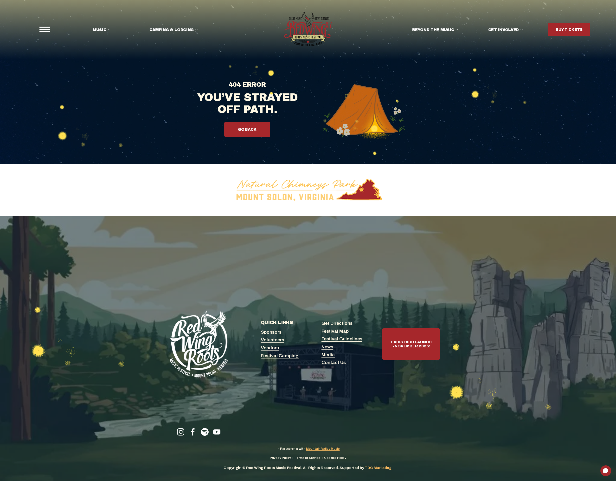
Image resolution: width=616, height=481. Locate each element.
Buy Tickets (569, 30)
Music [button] (99, 29)
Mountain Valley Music (323, 448)
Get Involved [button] (503, 29)
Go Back (247, 129)
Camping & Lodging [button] (171, 29)
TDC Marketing (378, 468)
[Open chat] (605, 470)
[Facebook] (193, 432)
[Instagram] (181, 432)
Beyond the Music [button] (433, 29)
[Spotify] (205, 432)
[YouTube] (217, 432)
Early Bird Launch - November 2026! (411, 344)
